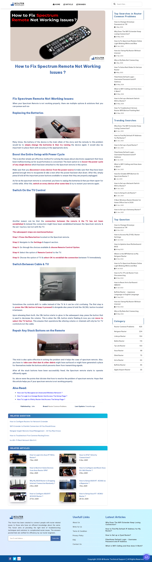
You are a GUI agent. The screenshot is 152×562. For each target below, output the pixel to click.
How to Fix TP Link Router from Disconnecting (126, 274)
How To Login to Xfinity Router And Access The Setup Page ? (41, 399)
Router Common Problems (57, 406)
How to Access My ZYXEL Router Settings (127, 236)
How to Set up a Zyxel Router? (126, 145)
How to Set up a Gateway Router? (127, 210)
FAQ (74, 540)
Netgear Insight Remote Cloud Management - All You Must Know (35, 431)
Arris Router (119, 360)
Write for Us (77, 527)
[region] (58, 85)
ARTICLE (69, 4)
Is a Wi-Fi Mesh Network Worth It (23, 440)
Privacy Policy (78, 536)
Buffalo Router (120, 365)
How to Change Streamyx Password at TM (124, 23)
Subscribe (55, 538)
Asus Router (119, 351)
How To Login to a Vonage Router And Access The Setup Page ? (42, 396)
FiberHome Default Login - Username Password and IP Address (125, 79)
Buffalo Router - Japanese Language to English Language (126, 293)
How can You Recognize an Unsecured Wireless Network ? (40, 393)
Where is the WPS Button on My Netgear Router (126, 255)
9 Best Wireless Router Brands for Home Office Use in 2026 (127, 201)
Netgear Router (120, 331)
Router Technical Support (115, 559)
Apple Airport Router (122, 370)
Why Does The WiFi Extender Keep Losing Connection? (127, 32)
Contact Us (77, 544)
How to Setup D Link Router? (125, 193)
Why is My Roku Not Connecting (126, 60)
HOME (57, 4)
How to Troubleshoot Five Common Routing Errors (29, 435)
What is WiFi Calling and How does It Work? (128, 90)
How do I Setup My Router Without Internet (127, 52)
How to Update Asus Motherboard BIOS (127, 245)
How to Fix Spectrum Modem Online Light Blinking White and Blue (128, 42)
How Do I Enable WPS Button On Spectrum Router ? (126, 175)
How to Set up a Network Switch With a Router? (126, 99)
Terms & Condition (80, 531)
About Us (76, 522)
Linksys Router (120, 336)
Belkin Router (119, 341)
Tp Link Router (119, 346)
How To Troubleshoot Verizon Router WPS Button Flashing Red (126, 109)
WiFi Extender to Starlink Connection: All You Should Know (32, 426)
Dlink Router (119, 355)
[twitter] (14, 558)
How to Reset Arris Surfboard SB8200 (125, 284)
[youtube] (19, 558)
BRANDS (82, 4)
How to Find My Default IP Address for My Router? (127, 137)
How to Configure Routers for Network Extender (29, 421)
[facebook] (10, 558)
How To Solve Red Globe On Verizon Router (128, 68)
